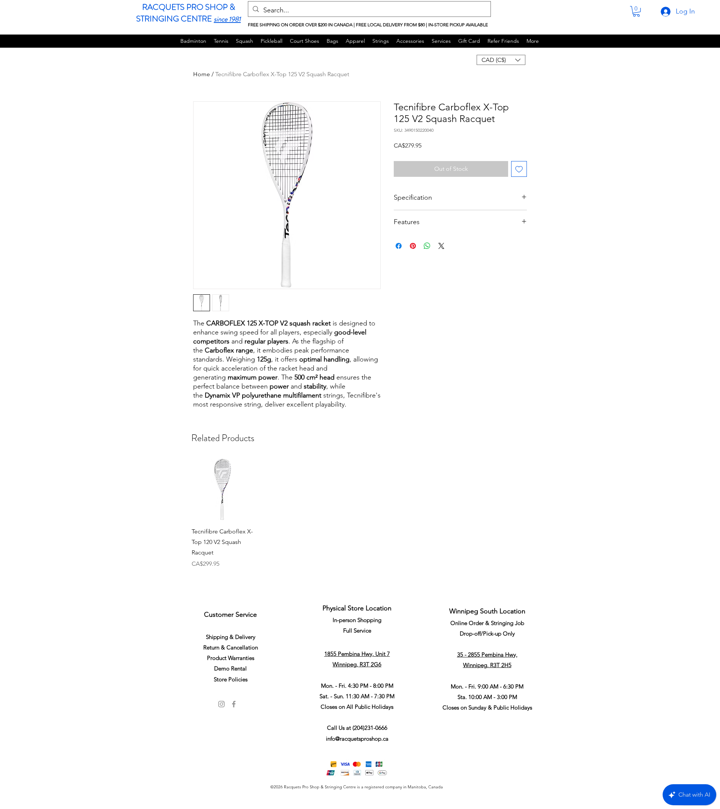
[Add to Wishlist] (519, 169)
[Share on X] (441, 245)
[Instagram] (221, 704)
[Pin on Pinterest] (412, 245)
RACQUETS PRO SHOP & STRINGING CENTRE (185, 12)
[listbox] (501, 60)
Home (201, 74)
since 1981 (227, 19)
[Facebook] (234, 704)
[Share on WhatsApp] (427, 245)
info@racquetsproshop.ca (357, 738)
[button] (636, 11)
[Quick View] (222, 489)
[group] (360, 523)
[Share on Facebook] (398, 245)
